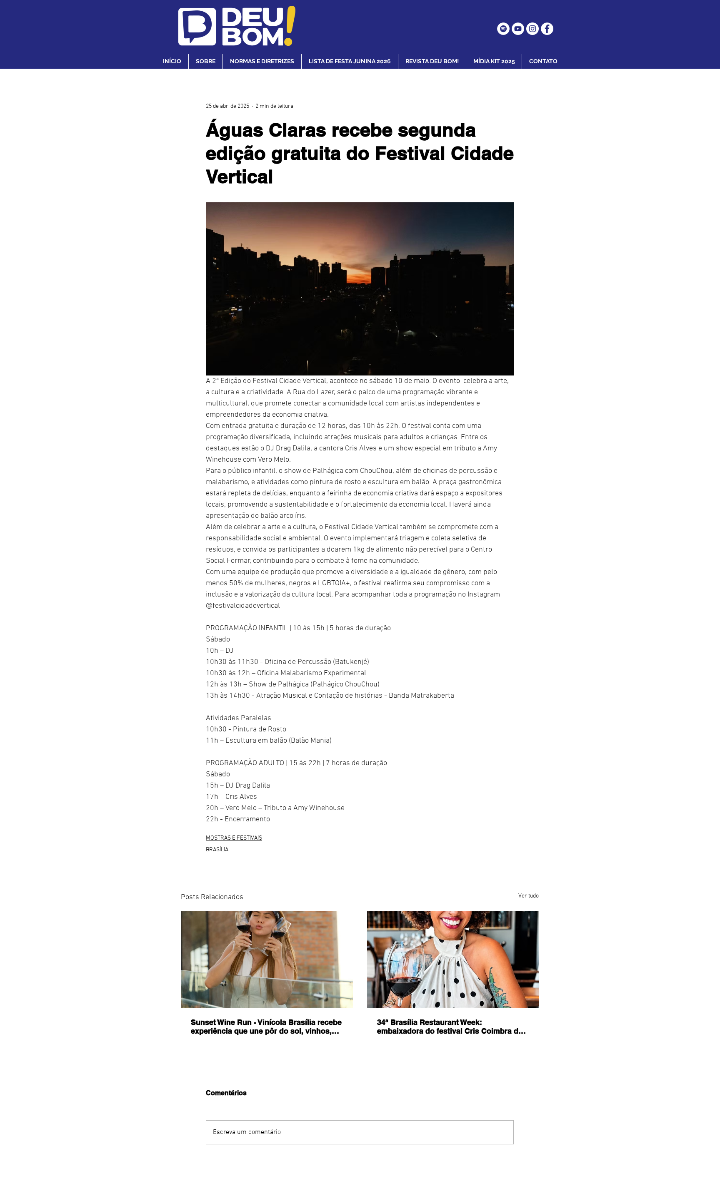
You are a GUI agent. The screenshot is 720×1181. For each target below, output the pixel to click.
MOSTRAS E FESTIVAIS (234, 838)
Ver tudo (528, 896)
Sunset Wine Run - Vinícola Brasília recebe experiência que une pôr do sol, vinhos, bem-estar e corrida (266, 1026)
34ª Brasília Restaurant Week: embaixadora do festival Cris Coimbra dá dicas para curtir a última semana (449, 1026)
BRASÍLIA (217, 849)
